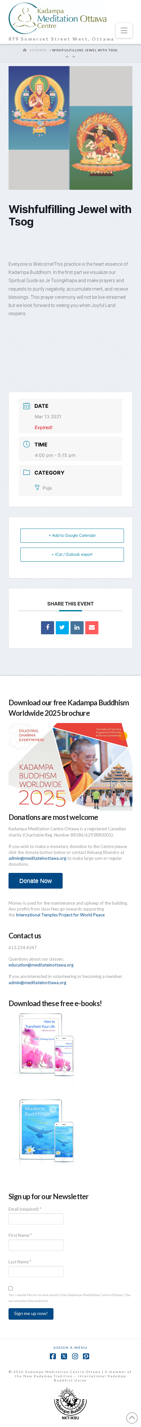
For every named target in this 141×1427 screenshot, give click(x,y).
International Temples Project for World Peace (60, 914)
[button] (124, 30)
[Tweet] (62, 627)
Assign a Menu (70, 1347)
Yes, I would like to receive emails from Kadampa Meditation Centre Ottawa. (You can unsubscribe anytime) (70, 1298)
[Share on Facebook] (47, 627)
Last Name (20, 1261)
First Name (20, 1235)
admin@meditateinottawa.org (37, 858)
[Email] (91, 627)
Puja (47, 488)
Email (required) (25, 1209)
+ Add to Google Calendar (72, 535)
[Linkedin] (77, 627)
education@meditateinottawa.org (41, 964)
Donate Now (35, 880)
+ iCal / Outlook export (71, 554)
